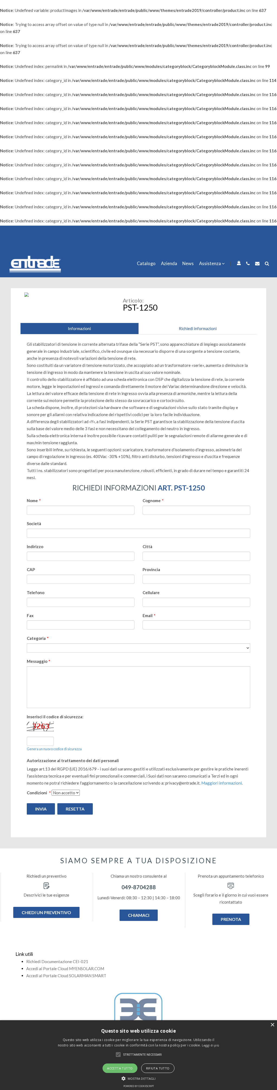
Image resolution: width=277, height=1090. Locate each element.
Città (147, 546)
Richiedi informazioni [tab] (198, 328)
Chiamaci (138, 915)
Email (149, 615)
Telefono (35, 592)
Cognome (153, 500)
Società (34, 523)
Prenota (231, 919)
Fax (30, 615)
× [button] (272, 1025)
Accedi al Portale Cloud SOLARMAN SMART (66, 975)
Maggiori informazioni (221, 783)
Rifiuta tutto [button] (158, 1068)
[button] (118, 1054)
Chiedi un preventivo (46, 912)
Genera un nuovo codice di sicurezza (54, 749)
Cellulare (151, 592)
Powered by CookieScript (138, 1086)
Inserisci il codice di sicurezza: (55, 716)
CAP (31, 569)
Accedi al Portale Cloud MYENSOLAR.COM (65, 968)
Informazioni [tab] (79, 328)
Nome (34, 500)
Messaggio (38, 661)
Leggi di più (210, 1045)
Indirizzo (35, 546)
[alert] (138, 1055)
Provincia (151, 569)
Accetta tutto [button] (120, 1068)
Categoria (38, 638)
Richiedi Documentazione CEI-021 (57, 961)
